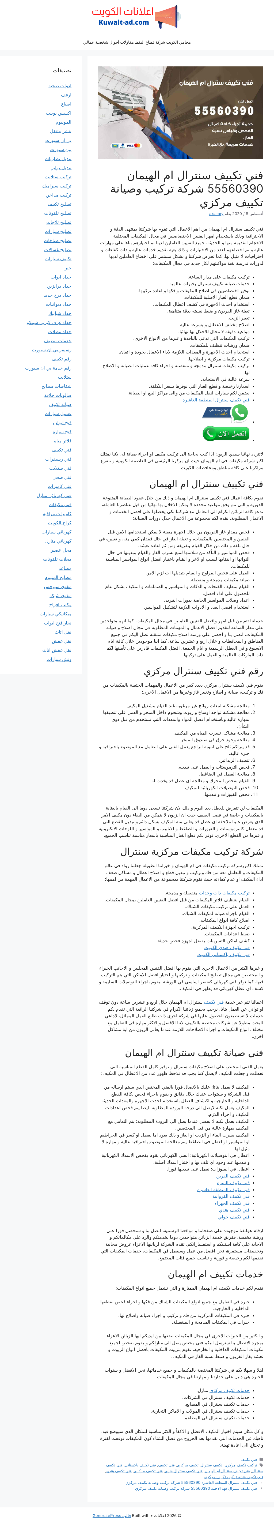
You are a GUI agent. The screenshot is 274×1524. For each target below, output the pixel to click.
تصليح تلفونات (57, 213)
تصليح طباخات (57, 240)
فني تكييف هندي (234, 1210)
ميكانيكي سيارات (55, 613)
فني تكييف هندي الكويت (227, 947)
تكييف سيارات (58, 258)
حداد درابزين (59, 286)
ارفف (66, 94)
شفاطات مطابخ (56, 386)
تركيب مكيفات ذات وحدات (224, 892)
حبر (68, 267)
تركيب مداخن (58, 195)
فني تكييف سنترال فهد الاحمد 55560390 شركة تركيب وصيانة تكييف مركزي (196, 1488)
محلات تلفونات (57, 559)
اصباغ (66, 104)
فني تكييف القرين (233, 1176)
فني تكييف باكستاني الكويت (223, 954)
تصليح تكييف (59, 204)
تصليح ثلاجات (58, 222)
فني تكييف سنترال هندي (184, 1471)
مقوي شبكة (60, 595)
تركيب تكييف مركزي (240, 1465)
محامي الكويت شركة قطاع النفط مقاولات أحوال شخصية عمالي (137, 42)
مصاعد (65, 568)
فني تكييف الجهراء (232, 1203)
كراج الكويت (59, 522)
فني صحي (61, 477)
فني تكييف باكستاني (140, 1465)
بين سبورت (60, 149)
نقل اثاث (63, 632)
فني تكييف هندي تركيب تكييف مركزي (233, 1476)
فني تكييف (214, 1002)
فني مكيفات (60, 504)
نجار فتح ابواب (57, 623)
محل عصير (61, 550)
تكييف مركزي (188, 1465)
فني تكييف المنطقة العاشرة (223, 1189)
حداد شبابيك (59, 313)
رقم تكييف (61, 359)
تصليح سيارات (58, 231)
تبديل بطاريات (58, 158)
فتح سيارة (62, 431)
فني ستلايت (60, 468)
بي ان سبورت (58, 140)
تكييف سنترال (211, 1465)
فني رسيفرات (58, 459)
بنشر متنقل (60, 131)
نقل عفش (61, 641)
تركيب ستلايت (58, 176)
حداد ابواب (61, 277)
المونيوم (63, 122)
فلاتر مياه (62, 440)
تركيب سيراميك (56, 186)
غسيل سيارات (58, 413)
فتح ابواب (62, 422)
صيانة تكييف (60, 404)
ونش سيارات (59, 659)
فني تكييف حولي (234, 1217)
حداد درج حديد (57, 295)
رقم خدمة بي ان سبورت (48, 368)
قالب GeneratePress (112, 1515)
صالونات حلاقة (57, 395)
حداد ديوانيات (58, 304)
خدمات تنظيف (57, 340)
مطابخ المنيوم (58, 577)
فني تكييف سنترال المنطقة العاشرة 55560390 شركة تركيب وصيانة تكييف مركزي (191, 1482)
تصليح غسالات (57, 249)
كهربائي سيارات (56, 532)
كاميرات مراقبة (57, 513)
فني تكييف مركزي (148, 1471)
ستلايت (64, 377)
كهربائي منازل (58, 541)
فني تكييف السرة (233, 1182)
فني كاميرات (59, 486)
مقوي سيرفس (57, 586)
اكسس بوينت (58, 113)
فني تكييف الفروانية (231, 1196)
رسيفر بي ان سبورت (51, 349)
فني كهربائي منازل (54, 495)
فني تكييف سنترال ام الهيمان (227, 1471)
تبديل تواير (61, 167)
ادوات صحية (59, 85)
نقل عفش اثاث (56, 650)
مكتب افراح (60, 604)
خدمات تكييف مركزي (230, 1390)
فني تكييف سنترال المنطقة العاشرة (216, 399)
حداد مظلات (59, 331)
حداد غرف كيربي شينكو (49, 322)
